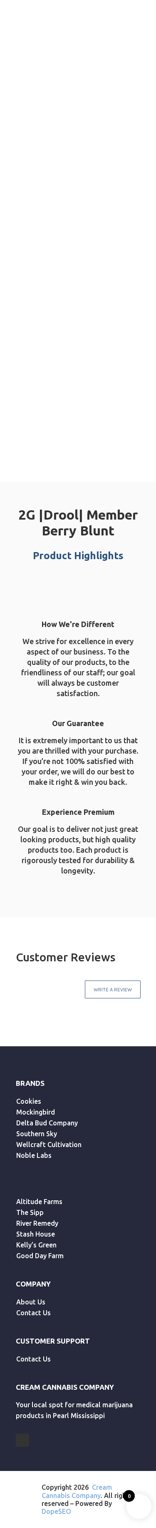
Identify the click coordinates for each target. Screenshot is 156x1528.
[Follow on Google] (22, 1440)
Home (16, 98)
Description (44, 431)
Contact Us (33, 1312)
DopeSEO (56, 1511)
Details (99, 431)
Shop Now (118, 260)
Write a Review (113, 989)
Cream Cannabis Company (77, 1491)
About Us (30, 1302)
